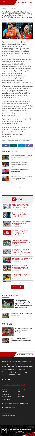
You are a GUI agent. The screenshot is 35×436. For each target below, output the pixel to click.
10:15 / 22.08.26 (17, 278)
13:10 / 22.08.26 (17, 254)
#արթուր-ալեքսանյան (14, 140)
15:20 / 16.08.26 (15, 344)
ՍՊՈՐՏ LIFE (21, 396)
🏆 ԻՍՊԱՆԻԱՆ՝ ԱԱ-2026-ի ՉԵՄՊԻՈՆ (21, 313)
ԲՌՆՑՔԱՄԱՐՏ (6, 396)
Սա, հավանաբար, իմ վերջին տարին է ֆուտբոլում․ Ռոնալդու (23, 330)
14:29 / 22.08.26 (17, 237)
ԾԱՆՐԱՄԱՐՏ (21, 389)
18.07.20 (14, 182)
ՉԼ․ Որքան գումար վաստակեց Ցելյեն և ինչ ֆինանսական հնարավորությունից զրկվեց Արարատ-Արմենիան (23, 303)
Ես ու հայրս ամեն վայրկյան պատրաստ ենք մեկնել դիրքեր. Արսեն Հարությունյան (21, 178)
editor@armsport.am (10, 407)
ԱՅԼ (19, 394)
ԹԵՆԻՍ (4, 391)
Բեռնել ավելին (17, 287)
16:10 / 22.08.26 (17, 218)
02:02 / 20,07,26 (16, 315)
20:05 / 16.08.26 (19, 334)
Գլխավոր (4, 8)
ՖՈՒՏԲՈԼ (4, 389)
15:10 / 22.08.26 (17, 226)
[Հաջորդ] (19, 187)
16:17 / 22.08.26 (17, 209)
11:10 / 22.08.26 (17, 270)
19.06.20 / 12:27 (6, 20)
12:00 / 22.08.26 (17, 261)
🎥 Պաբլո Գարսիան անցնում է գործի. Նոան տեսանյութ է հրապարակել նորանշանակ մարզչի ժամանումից (21, 251)
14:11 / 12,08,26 (7, 310)
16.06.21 (14, 166)
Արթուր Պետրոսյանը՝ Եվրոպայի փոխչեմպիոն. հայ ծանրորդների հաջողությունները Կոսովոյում (20, 206)
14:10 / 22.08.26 (17, 245)
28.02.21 (14, 173)
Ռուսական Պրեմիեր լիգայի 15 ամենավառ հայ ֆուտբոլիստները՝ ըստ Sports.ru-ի (21, 340)
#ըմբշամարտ (27, 140)
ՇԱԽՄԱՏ (20, 391)
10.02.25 (14, 159)
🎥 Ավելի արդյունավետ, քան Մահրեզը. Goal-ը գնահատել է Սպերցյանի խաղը (19, 214)
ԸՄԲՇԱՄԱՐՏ (12, 8)
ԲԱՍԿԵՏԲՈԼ (5, 394)
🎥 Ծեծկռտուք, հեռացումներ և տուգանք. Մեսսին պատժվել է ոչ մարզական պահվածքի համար (20, 267)
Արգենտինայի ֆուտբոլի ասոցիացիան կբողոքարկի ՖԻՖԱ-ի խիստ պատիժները (22, 223)
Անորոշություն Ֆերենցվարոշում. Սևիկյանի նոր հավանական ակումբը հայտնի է (21, 242)
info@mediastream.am (8, 415)
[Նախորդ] (16, 187)
